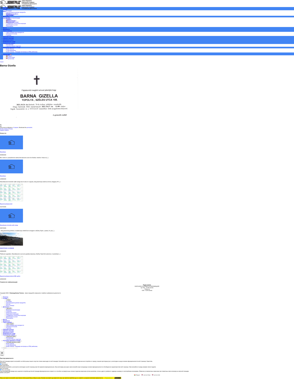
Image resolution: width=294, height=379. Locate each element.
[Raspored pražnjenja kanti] (11, 201)
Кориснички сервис (9, 43)
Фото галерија (10, 15)
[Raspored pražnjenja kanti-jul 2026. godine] (11, 273)
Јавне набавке (7, 31)
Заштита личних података (13, 46)
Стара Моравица (11, 50)
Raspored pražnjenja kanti (6, 203)
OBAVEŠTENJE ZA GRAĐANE (7, 248)
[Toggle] (10, 307)
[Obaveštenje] (11, 149)
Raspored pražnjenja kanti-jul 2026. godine (10, 276)
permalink (29, 127)
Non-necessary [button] (4, 368)
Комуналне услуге (11, 20)
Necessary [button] (3, 362)
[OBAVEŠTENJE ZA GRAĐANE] (11, 245)
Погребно (9, 19)
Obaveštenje (3, 152)
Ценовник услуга (8, 40)
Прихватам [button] (118, 378)
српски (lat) (6, 54)
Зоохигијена (9, 26)
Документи (6, 29)
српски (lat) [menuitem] (11, 58)
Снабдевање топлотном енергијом (16, 23)
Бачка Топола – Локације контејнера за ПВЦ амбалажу (21, 51)
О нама (5, 9)
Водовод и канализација (13, 18)
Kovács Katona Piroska (6, 129)
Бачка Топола (10, 49)
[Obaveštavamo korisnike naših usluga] (11, 222)
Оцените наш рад (8, 38)
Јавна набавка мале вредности (15, 32)
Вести (5, 27)
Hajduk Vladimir (4, 130)
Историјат (9, 11)
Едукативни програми (12, 22)
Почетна (5, 7)
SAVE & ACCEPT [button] (5, 372)
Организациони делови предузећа (16, 12)
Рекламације (9, 44)
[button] (4, 11)
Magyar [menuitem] (10, 56)
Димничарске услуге (12, 25)
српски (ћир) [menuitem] (11, 57)
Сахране (2, 61)
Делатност (6, 16)
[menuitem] (137, 375)
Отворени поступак (11, 34)
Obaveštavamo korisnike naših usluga (9, 225)
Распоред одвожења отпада (11, 47)
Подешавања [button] (109, 378)
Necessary (5, 364)
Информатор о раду (9, 41)
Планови (8, 35)
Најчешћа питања (8, 36)
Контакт (8, 13)
